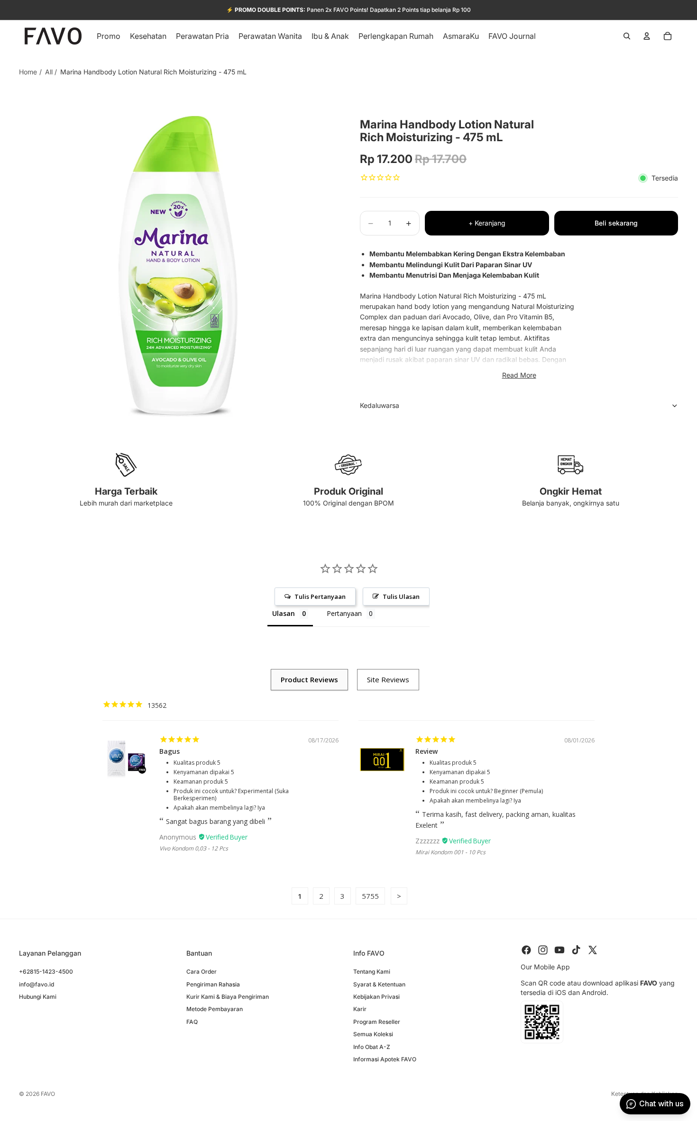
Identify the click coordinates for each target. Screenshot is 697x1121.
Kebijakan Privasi (376, 996)
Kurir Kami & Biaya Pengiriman (227, 996)
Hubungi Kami (37, 996)
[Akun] (646, 36)
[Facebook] (526, 950)
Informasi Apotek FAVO (384, 1058)
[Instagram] (543, 950)
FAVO (48, 1093)
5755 (370, 896)
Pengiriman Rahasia (213, 983)
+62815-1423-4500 (46, 971)
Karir (360, 1009)
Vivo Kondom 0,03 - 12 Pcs (193, 848)
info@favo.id (36, 983)
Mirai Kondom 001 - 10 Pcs (450, 852)
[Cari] (626, 36)
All (49, 72)
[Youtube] (559, 950)
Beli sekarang (616, 223)
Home (28, 72)
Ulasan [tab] (283, 613)
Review (426, 751)
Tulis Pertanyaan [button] (320, 596)
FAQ (192, 1021)
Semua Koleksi (373, 1034)
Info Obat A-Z (371, 1046)
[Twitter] (592, 950)
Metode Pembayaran (214, 1009)
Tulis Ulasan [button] (401, 596)
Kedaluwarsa (379, 405)
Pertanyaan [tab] (344, 613)
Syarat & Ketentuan (379, 983)
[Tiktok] (576, 950)
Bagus (169, 751)
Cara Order (201, 971)
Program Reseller (376, 1021)
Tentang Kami (371, 971)
